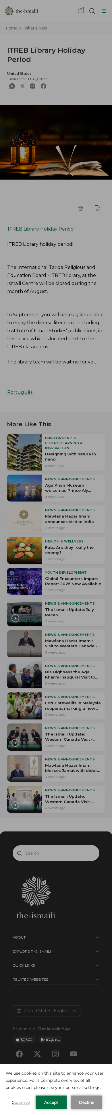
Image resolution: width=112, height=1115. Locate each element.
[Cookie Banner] (56, 1089)
